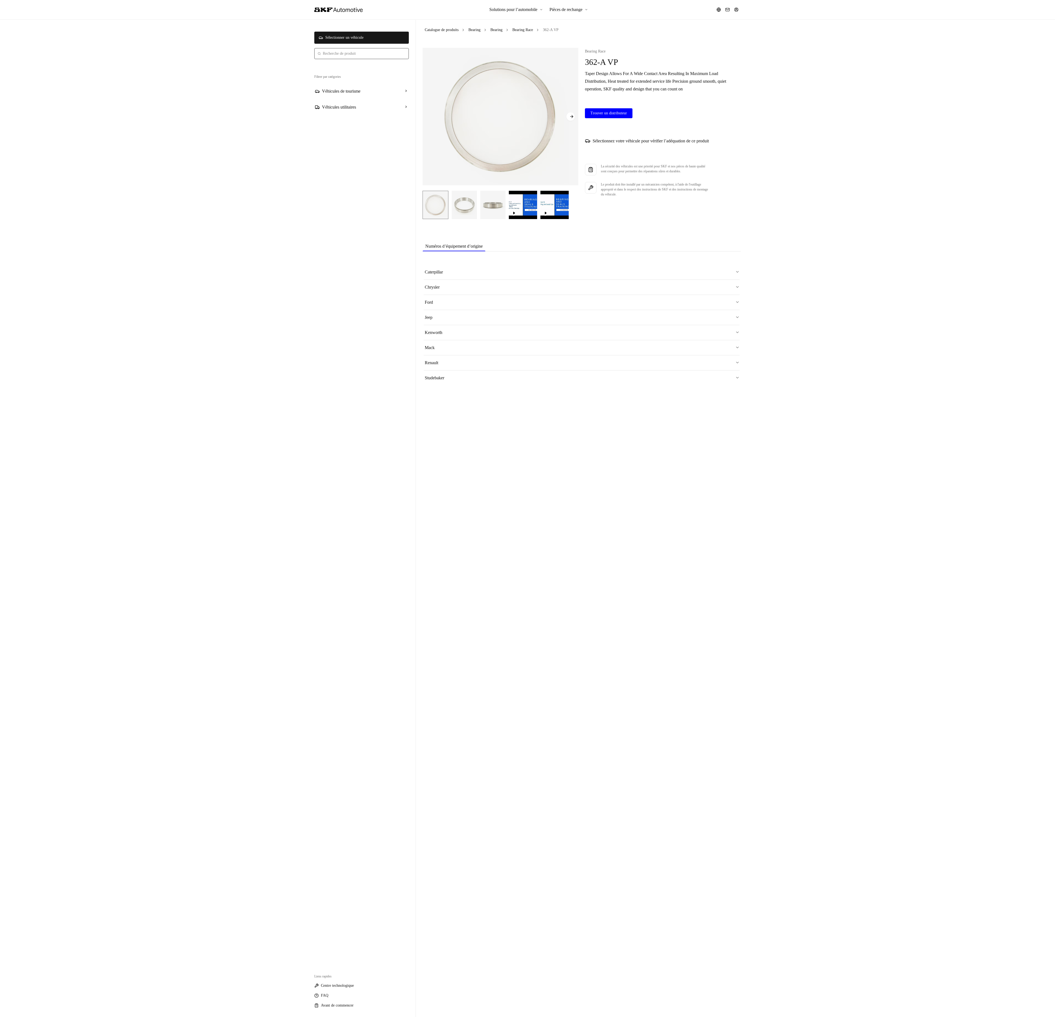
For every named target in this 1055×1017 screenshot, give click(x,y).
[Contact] (727, 9)
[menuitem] (516, 9)
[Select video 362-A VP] (523, 205)
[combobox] (361, 53)
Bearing (474, 30)
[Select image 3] (493, 205)
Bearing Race (522, 30)
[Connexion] (736, 9)
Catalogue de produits (442, 30)
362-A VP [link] (551, 30)
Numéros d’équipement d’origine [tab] (454, 246)
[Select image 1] (435, 205)
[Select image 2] (464, 205)
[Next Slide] (570, 116)
